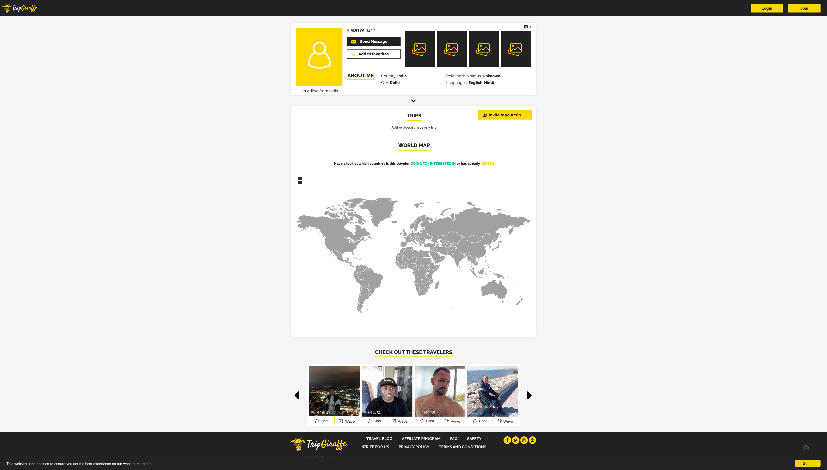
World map (414, 145)
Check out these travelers (413, 352)
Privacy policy (414, 447)
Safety (474, 438)
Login (767, 8)
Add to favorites (374, 54)
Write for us (375, 447)
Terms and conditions (462, 447)
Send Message (373, 41)
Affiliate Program (421, 438)
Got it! (808, 463)
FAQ (454, 438)
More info (144, 463)
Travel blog (379, 438)
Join (804, 8)
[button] (297, 393)
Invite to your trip (505, 115)
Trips (414, 115)
